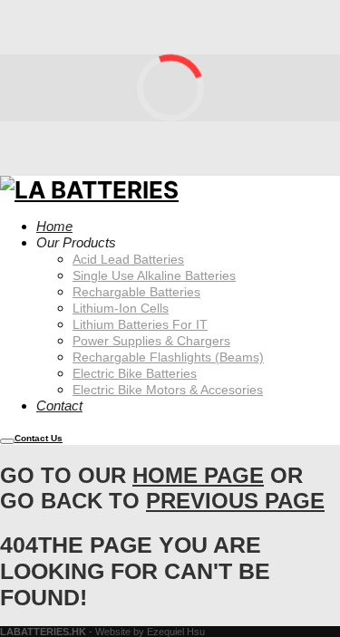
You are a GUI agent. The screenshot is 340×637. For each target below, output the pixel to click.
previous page (235, 500)
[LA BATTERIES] (89, 188)
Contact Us (39, 438)
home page (198, 475)
